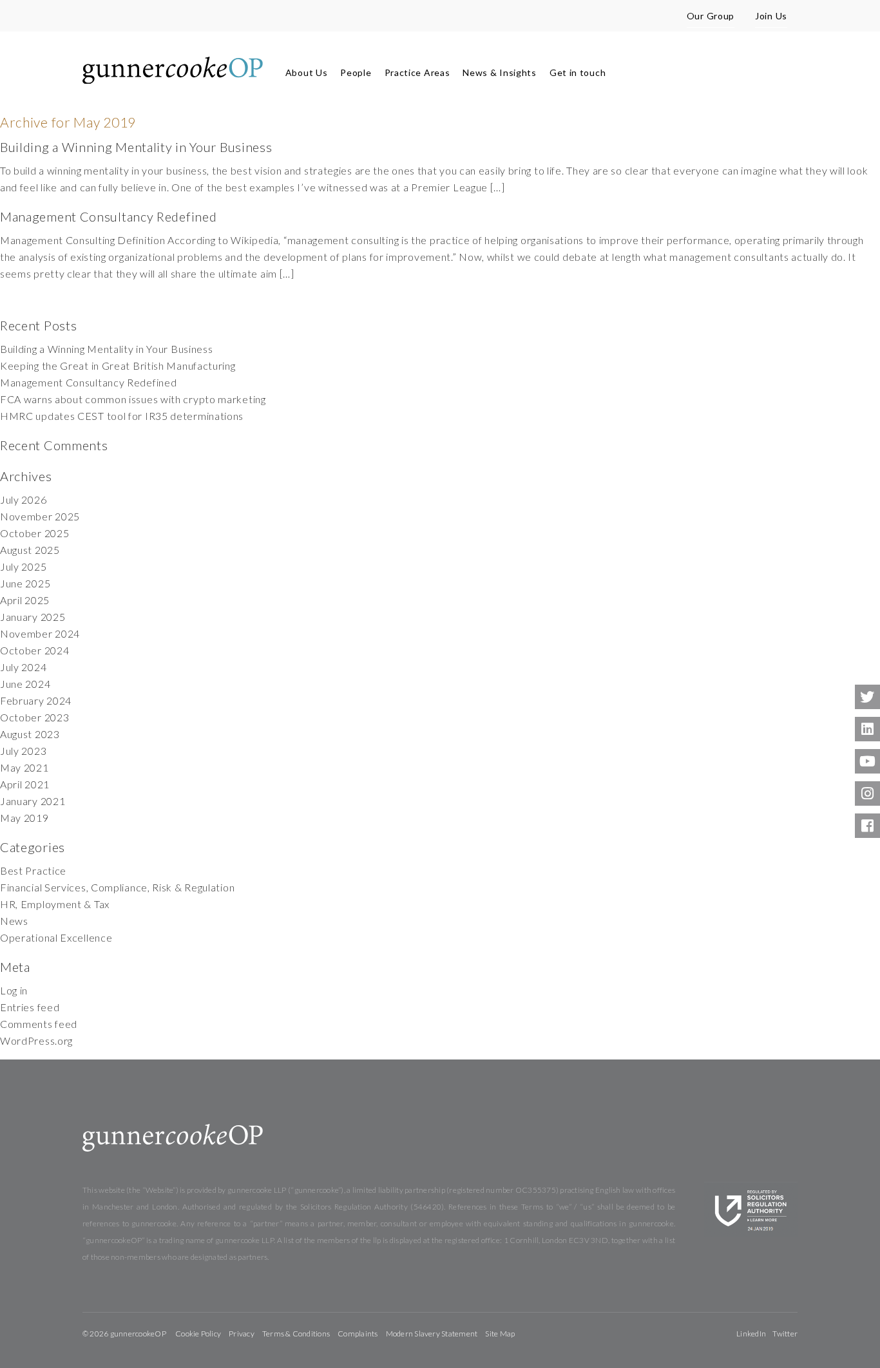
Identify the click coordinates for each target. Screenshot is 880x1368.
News (14, 921)
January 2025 (32, 617)
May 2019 (24, 818)
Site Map (500, 1333)
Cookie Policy (198, 1333)
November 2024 (40, 633)
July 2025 (23, 566)
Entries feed (29, 1007)
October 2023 (34, 717)
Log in (14, 990)
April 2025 (25, 600)
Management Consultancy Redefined (108, 216)
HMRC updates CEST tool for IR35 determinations (122, 416)
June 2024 (25, 684)
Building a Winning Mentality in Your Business (136, 147)
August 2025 (30, 550)
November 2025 (40, 516)
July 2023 (23, 751)
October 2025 (34, 533)
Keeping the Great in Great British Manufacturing (118, 365)
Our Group (710, 15)
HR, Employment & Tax (55, 904)
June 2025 (25, 583)
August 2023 (30, 734)
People (355, 72)
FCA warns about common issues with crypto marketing (133, 399)
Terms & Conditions (296, 1333)
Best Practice (33, 870)
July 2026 (23, 499)
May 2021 (24, 767)
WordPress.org (36, 1040)
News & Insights (500, 72)
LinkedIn (751, 1333)
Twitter (785, 1333)
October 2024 (34, 650)
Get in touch (578, 72)
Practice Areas (417, 72)
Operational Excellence (56, 937)
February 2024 (36, 700)
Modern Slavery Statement (432, 1333)
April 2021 (25, 784)
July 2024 (23, 667)
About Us (306, 72)
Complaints (358, 1333)
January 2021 (32, 801)
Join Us (771, 15)
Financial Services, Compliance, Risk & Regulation (117, 887)
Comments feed (38, 1024)
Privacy (241, 1333)
